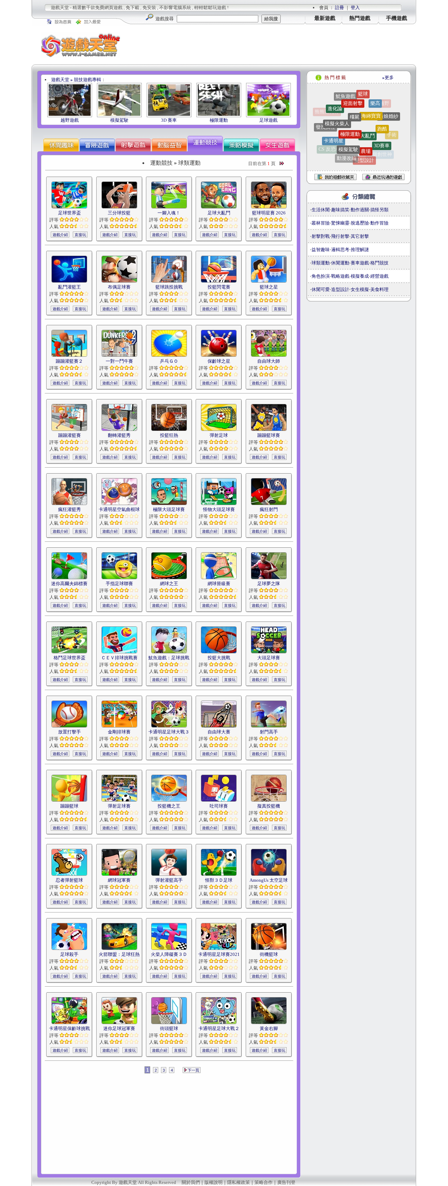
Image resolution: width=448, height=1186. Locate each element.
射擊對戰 (321, 236)
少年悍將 (376, 156)
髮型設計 (364, 145)
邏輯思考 (340, 249)
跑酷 (382, 110)
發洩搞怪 (325, 119)
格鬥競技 (379, 262)
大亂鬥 (367, 111)
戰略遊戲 (340, 276)
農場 (366, 128)
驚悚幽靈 (340, 223)
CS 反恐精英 (331, 140)
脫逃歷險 (360, 223)
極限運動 (219, 120)
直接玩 (80, 235)
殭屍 (354, 97)
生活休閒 (321, 209)
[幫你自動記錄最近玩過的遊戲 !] (383, 176)
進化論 (335, 101)
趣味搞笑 (340, 209)
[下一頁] (282, 163)
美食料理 (379, 289)
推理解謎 (360, 249)
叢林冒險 (321, 223)
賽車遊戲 (360, 262)
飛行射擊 (340, 236)
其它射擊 (360, 236)
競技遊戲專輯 (87, 79)
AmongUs (364, 157)
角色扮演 (321, 276)
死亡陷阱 (346, 155)
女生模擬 (360, 289)
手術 (392, 126)
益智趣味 (321, 249)
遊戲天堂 (60, 79)
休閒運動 (340, 262)
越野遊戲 (70, 120)
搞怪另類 (379, 209)
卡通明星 (333, 123)
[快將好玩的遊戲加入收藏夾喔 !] (332, 177)
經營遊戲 (379, 276)
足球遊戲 (268, 120)
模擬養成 (360, 276)
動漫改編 (346, 143)
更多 (388, 77)
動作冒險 (379, 223)
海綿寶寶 (371, 97)
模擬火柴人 (337, 105)
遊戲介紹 (60, 235)
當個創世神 (380, 145)
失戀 (335, 152)
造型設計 (340, 289)
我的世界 (358, 161)
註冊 (339, 7)
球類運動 (321, 262)
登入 (355, 7)
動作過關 (360, 209)
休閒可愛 (321, 289)
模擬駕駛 (119, 120)
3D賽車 (382, 128)
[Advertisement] (273, 45)
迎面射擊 (353, 92)
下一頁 (193, 1070)
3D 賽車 (169, 120)
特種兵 (324, 135)
